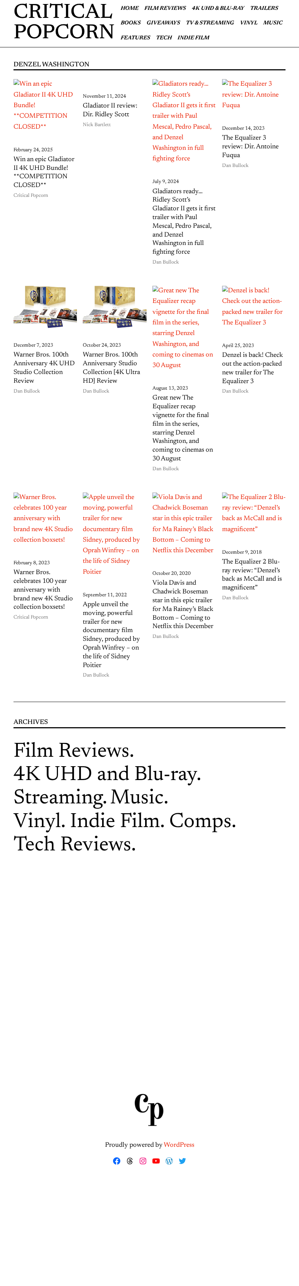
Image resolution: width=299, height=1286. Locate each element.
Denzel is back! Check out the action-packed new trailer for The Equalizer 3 (252, 368)
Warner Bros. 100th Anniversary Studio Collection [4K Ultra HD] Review (111, 368)
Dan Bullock (165, 262)
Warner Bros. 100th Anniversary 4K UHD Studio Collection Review (44, 368)
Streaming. (60, 798)
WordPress (179, 1145)
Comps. (202, 822)
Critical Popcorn (30, 195)
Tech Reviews (72, 845)
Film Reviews (71, 752)
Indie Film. (117, 822)
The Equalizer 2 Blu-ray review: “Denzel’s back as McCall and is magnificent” (252, 575)
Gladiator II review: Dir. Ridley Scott (110, 110)
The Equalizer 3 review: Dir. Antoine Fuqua (250, 147)
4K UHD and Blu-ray (105, 775)
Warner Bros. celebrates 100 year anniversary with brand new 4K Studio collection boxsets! (43, 590)
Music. (139, 798)
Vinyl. (39, 822)
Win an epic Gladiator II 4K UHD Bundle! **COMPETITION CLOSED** (43, 172)
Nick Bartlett (97, 125)
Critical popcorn (64, 23)
